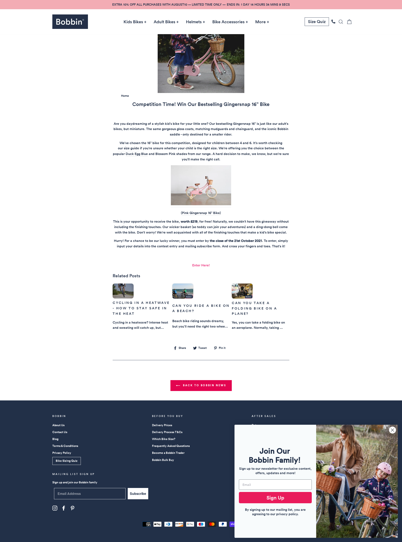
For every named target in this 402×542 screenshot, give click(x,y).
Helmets (194, 21)
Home (125, 96)
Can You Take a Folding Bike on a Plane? (254, 308)
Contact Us (59, 432)
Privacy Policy (61, 453)
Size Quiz (317, 21)
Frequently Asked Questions (171, 446)
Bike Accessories (228, 21)
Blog (55, 439)
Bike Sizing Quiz (66, 461)
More (260, 21)
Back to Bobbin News (204, 385)
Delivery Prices (162, 425)
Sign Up (275, 497)
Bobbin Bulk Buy (163, 460)
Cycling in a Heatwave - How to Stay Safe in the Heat (141, 308)
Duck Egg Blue (137, 154)
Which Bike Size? (163, 439)
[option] (201, 4)
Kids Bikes (133, 21)
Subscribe (138, 493)
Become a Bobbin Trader (168, 453)
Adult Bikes (164, 21)
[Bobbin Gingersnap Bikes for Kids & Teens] (201, 186)
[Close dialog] (392, 430)
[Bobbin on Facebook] (63, 508)
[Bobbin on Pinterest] (72, 508)
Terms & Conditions (65, 446)
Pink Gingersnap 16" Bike (201, 213)
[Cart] (348, 21)
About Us (58, 425)
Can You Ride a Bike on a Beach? (201, 308)
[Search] (339, 21)
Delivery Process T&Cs (167, 432)
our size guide (128, 148)
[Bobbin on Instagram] (54, 508)
